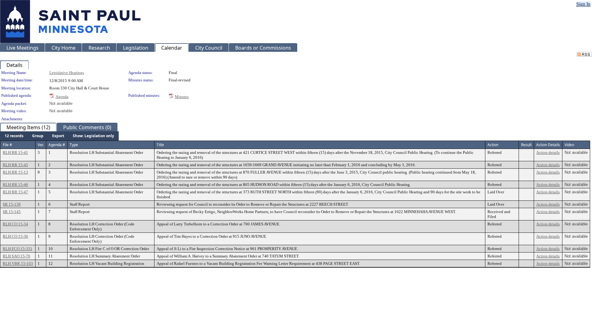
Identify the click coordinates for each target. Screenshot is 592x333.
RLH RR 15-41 (15, 152)
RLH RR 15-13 (15, 172)
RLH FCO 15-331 (17, 248)
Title (160, 144)
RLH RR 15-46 (15, 184)
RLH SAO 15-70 (16, 256)
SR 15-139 (12, 204)
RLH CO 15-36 (15, 236)
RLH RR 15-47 (15, 192)
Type (74, 144)
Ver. (41, 144)
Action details (548, 152)
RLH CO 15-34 (15, 224)
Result (526, 144)
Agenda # (56, 144)
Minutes (182, 96)
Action (492, 144)
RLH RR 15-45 (15, 164)
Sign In (583, 4)
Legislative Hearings (66, 72)
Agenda (62, 96)
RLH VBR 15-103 (18, 263)
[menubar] (59, 136)
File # (7, 144)
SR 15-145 (12, 211)
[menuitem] (14, 136)
